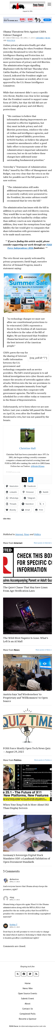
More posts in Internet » (43, 543)
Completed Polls (28, 1013)
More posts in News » (44, 650)
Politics (11, 40)
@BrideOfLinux (37, 466)
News (47, 38)
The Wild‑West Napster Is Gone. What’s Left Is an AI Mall (25, 639)
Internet (40, 38)
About (27, 1003)
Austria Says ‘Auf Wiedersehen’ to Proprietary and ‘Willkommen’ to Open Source (25, 698)
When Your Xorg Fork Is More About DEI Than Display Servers (26, 806)
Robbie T (13, 924)
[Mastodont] (30, 479)
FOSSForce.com (13, 472)
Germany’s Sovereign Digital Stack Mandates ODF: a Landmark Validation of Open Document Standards (26, 858)
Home (27, 983)
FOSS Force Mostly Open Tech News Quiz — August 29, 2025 (26, 750)
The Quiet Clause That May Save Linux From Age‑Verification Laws (25, 589)
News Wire (28, 988)
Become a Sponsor (27, 1018)
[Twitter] (24, 479)
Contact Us (27, 1008)
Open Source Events (27, 993)
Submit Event (27, 998)
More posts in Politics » (43, 760)
